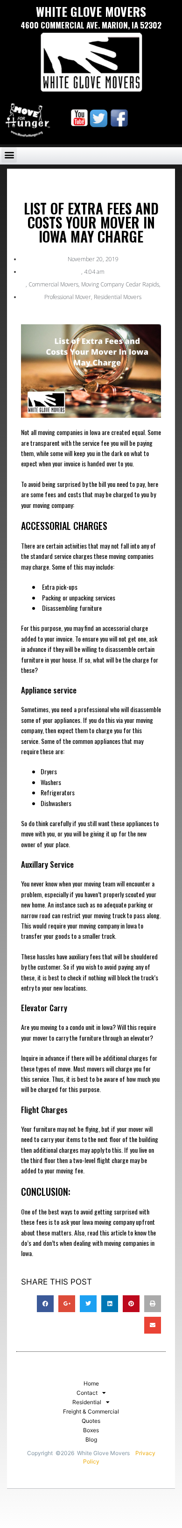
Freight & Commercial (91, 1411)
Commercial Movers (53, 284)
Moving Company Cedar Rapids (120, 284)
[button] (9, 155)
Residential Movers (117, 297)
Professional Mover (67, 297)
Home (91, 1383)
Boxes (91, 1430)
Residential (86, 1402)
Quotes (91, 1420)
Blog (91, 1439)
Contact (87, 1392)
